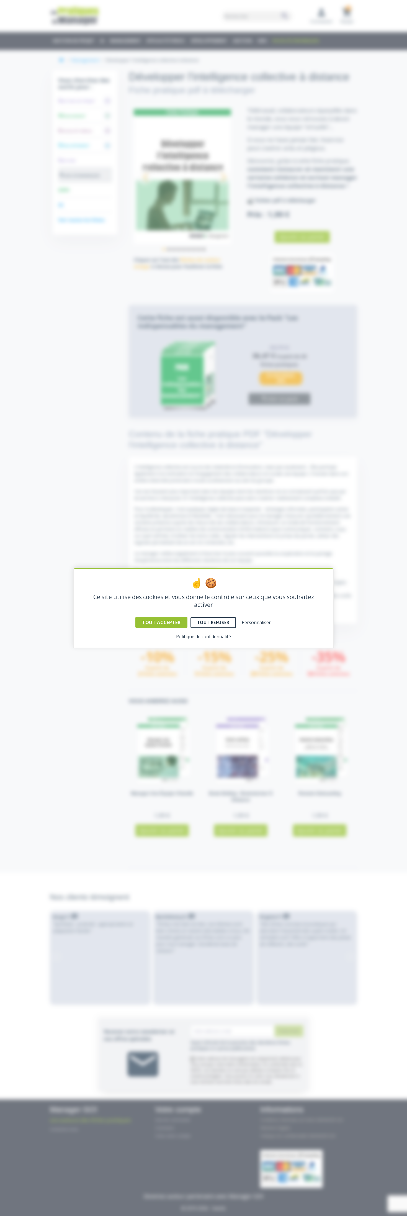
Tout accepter (161, 622)
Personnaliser (256, 622)
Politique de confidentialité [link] (203, 636)
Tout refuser (213, 622)
